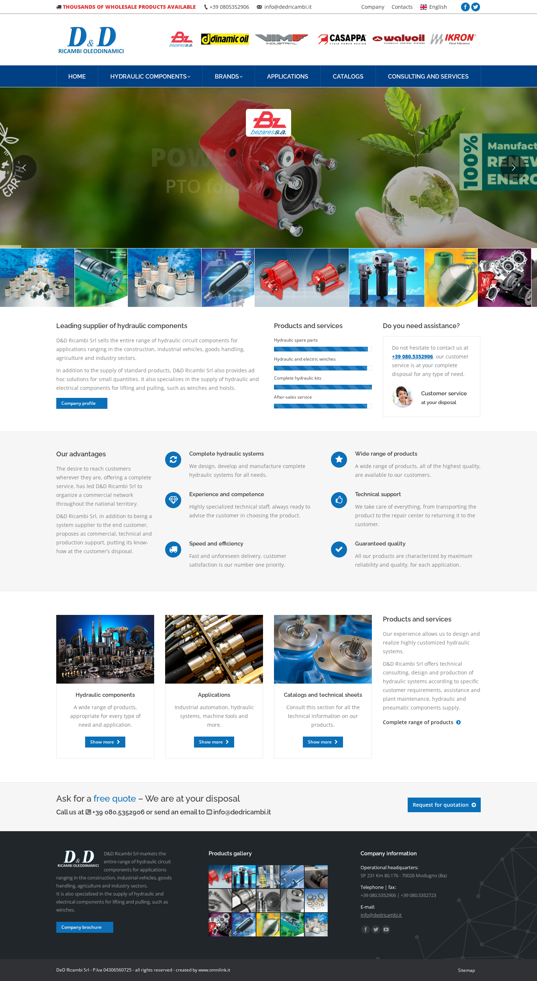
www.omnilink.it (214, 970)
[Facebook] (465, 7)
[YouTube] (386, 929)
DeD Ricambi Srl (72, 970)
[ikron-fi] (386, 277)
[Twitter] (475, 7)
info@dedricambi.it (242, 812)
